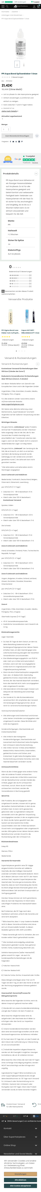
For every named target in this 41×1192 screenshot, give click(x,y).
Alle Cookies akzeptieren (20, 1186)
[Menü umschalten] (2, 6)
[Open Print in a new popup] (16, 141)
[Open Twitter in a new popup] (19, 141)
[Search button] (7, 6)
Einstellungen (20, 1174)
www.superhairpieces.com (12, 404)
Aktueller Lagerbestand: (11, 117)
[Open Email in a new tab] (13, 141)
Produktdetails (11, 173)
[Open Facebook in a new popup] (10, 141)
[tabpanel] (10, 325)
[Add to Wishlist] (37, 135)
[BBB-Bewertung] (36, 1116)
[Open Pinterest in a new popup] (22, 141)
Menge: (4, 124)
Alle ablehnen (20, 1180)
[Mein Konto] (34, 6)
